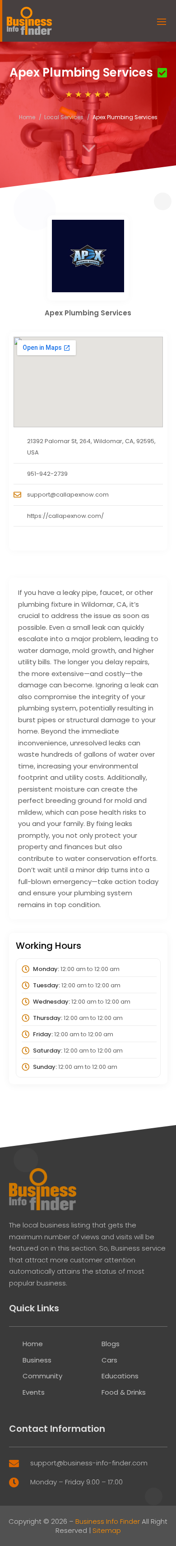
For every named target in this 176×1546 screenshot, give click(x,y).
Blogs (111, 1343)
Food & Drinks (124, 1392)
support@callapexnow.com (68, 494)
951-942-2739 (47, 473)
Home (27, 117)
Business (37, 1360)
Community (42, 1376)
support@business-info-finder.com (89, 1463)
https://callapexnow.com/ (65, 516)
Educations (120, 1376)
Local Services (63, 117)
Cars (109, 1360)
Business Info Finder (107, 1521)
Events (34, 1392)
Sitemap (107, 1530)
